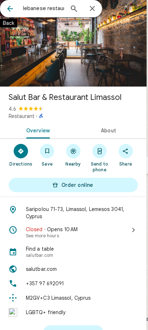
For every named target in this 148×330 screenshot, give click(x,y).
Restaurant (21, 116)
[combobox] (43, 8)
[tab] (36, 129)
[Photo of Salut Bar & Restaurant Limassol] (73, 43)
